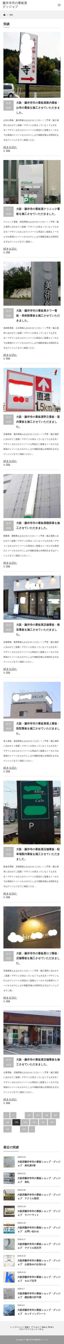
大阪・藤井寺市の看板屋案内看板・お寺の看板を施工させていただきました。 (38, 107)
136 (46, 1115)
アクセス (35, 1327)
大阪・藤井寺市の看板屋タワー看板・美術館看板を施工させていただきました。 (38, 315)
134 (28, 1115)
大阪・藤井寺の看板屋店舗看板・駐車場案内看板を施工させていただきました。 (38, 854)
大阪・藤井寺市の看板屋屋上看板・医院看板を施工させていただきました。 (38, 728)
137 (55, 1115)
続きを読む (10, 147)
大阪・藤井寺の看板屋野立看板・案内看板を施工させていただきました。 (38, 421)
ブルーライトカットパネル (31, 1329)
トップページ (16, 1327)
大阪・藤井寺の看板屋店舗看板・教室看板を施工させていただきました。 (38, 629)
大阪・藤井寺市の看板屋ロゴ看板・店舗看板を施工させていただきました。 (38, 958)
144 (7, 1129)
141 (34, 1122)
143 (51, 1122)
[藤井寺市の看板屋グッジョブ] (15, 5)
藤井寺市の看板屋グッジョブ (37, 1340)
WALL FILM (47, 1327)
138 (7, 1122)
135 (37, 1115)
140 (25, 1122)
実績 (8, 150)
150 (24, 1129)
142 (43, 1122)
